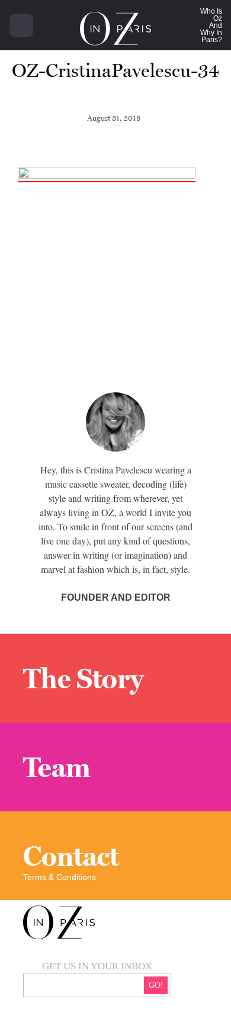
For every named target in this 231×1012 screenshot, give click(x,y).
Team (57, 767)
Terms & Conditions (59, 877)
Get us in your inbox (97, 966)
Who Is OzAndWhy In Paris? (211, 25)
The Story (83, 678)
